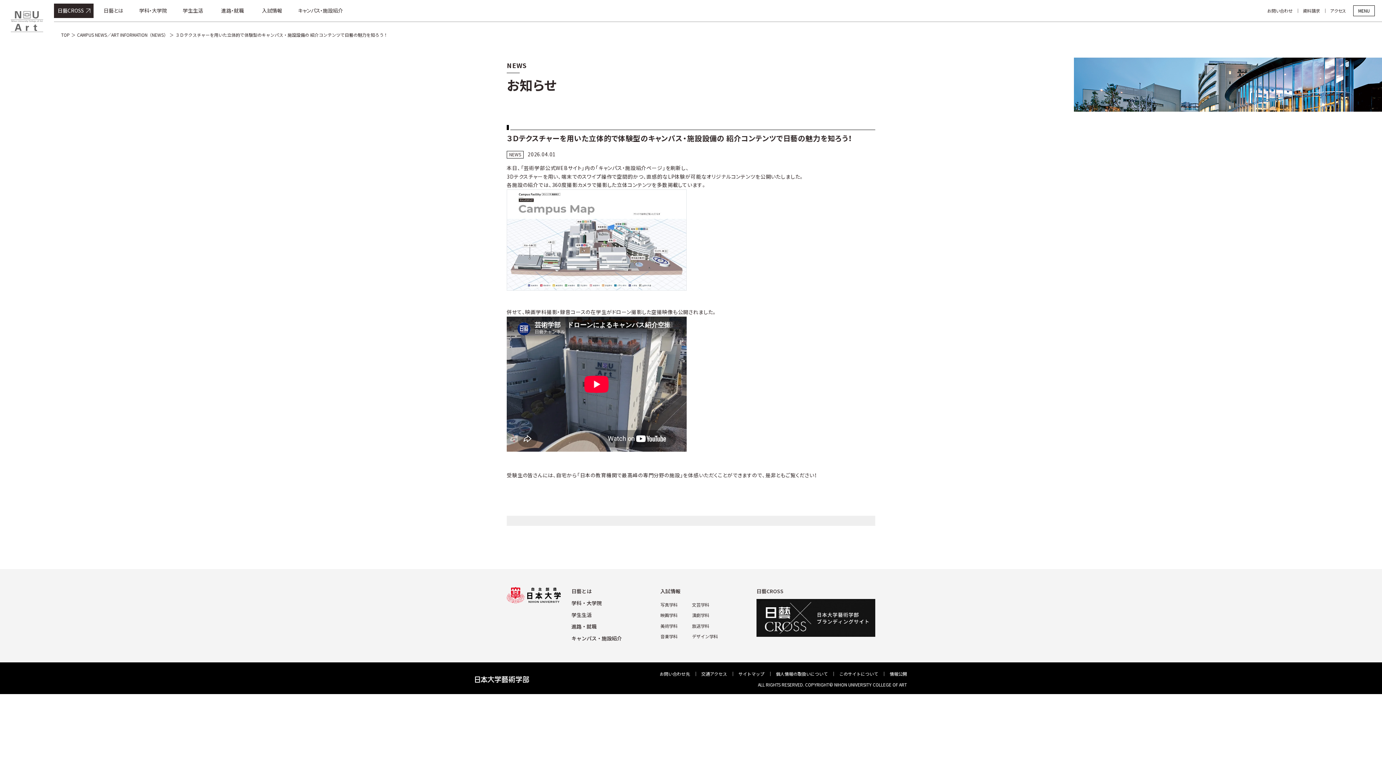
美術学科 (669, 626)
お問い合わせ (1280, 11)
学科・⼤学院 (587, 603)
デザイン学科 (705, 636)
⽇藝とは (582, 591)
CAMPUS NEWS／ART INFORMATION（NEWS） (122, 35)
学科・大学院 (153, 10)
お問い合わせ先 (675, 674)
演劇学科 (700, 615)
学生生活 (193, 10)
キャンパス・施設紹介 (320, 10)
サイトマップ (751, 674)
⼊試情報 (670, 591)
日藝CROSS (71, 10)
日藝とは (113, 10)
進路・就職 (232, 10)
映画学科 (669, 615)
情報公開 (898, 674)
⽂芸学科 (700, 605)
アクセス (1338, 11)
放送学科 (700, 626)
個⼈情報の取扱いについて (802, 674)
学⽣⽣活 (582, 614)
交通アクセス (714, 674)
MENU (1364, 11)
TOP (65, 35)
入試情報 (272, 10)
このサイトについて (858, 674)
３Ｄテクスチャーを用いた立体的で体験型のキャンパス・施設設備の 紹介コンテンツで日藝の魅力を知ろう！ (281, 35)
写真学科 (669, 605)
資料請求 (1311, 11)
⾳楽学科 (669, 636)
